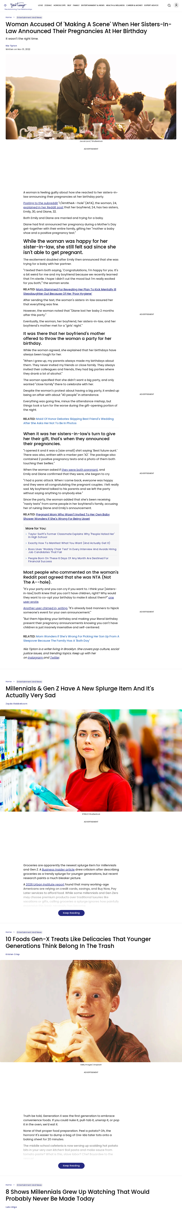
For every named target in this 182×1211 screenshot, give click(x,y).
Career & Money (134, 5)
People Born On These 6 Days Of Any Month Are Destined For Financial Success (68, 560)
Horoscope (60, 5)
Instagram (35, 658)
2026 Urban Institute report (45, 884)
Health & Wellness (115, 5)
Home (9, 17)
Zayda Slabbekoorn (16, 703)
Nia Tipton (11, 45)
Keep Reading (71, 913)
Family (76, 5)
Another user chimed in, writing (45, 608)
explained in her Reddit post (43, 207)
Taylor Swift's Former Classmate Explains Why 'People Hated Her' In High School (71, 535)
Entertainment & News (92, 5)
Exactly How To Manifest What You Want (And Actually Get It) (69, 543)
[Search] (168, 5)
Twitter (54, 658)
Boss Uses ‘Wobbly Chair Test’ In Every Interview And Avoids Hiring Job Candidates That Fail (72, 551)
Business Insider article (58, 870)
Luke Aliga (11, 1207)
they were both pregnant (80, 470)
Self (69, 5)
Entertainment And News (29, 17)
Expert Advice (151, 5)
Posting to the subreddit (40, 203)
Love (40, 5)
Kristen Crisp (13, 954)
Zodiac (48, 5)
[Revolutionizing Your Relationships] (18, 5)
